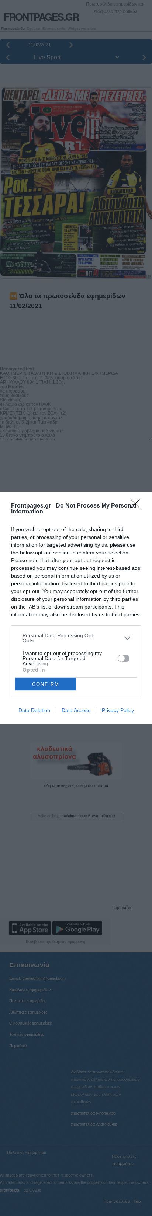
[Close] (138, 506)
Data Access (76, 710)
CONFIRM (45, 684)
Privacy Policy (118, 710)
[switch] (123, 658)
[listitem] (76, 638)
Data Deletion (34, 710)
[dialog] (76, 608)
